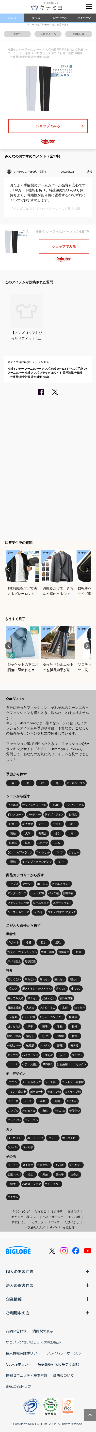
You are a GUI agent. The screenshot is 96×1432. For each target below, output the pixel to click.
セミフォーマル (74, 804)
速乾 (58, 942)
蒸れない (45, 979)
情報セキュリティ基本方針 (26, 1375)
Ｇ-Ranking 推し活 (62, 1227)
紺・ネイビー (70, 1137)
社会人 (74, 1174)
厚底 (60, 1045)
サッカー (73, 852)
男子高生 (27, 1164)
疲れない (59, 979)
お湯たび (73, 1211)
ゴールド (27, 1147)
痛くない (33, 998)
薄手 (45, 1026)
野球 (13, 861)
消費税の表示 (42, 1330)
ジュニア (13, 1164)
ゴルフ (59, 852)
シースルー (51, 1082)
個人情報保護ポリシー (23, 1353)
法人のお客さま (19, 1285)
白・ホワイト (15, 1137)
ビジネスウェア (61, 883)
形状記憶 (30, 961)
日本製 (60, 1036)
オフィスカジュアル (34, 804)
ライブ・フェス (54, 814)
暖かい (74, 979)
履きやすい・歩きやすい (37, 988)
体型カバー (14, 1045)
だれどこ (40, 1211)
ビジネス (13, 804)
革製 (42, 1101)
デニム (13, 1082)
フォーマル (31, 1119)
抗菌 (78, 951)
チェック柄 (54, 1091)
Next (87, 569)
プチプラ (77, 1055)
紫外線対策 (66, 998)
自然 (45, 1110)
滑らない (30, 979)
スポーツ (42, 842)
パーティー (34, 814)
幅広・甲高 (14, 1036)
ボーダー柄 (37, 1091)
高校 (13, 833)
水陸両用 (63, 951)
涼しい (13, 988)
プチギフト (75, 1164)
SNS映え (47, 1064)
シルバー (13, 1147)
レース (28, 1101)
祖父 (30, 1174)
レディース (60, 17)
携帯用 (73, 1017)
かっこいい (14, 1119)
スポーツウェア (62, 902)
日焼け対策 (14, 1007)
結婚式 (13, 842)
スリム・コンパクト (51, 1017)
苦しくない (14, 979)
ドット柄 (13, 1101)
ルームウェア (41, 902)
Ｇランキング (21, 1211)
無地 (57, 1101)
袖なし (30, 1036)
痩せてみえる (15, 998)
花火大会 (27, 823)
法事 (28, 842)
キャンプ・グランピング (37, 861)
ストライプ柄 (72, 1091)
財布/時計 (69, 893)
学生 (13, 1183)
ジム (57, 842)
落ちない (61, 988)
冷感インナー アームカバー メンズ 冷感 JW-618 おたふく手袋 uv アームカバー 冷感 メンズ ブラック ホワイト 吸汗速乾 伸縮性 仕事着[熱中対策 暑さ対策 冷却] (47, 372)
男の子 (60, 1174)
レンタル (45, 1045)
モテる (74, 1045)
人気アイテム (48, 33)
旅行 (72, 823)
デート (42, 823)
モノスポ (74, 1217)
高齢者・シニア (31, 1183)
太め (65, 1007)
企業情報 (14, 1299)
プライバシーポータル (63, 1353)
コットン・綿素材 (73, 1082)
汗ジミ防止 (14, 961)
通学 (57, 833)
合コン (57, 823)
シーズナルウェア (18, 912)
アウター (27, 883)
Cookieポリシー (19, 1364)
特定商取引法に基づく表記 (58, 1364)
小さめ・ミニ (47, 1007)
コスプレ (13, 1197)
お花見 (73, 814)
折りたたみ (14, 1026)
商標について (63, 1375)
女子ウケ (13, 1055)
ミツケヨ (54, 1222)
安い (62, 1055)
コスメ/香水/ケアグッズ (62, 912)
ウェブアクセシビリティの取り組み (33, 1342)
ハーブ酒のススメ (33, 1227)
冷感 (28, 942)
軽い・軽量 (29, 1017)
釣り (61, 861)
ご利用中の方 (18, 1313)
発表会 (42, 833)
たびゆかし (71, 1222)
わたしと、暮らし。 (25, 1217)
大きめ (30, 1007)
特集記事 (78, 33)
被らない (76, 988)
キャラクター (53, 1183)
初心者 (60, 1164)
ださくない (49, 998)
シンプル (13, 1110)
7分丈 (45, 1036)
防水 (43, 942)
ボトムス (42, 883)
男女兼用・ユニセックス (72, 1064)
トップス (13, 883)
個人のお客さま (19, 1271)
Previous (8, 569)
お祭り (13, 823)
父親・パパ (14, 1174)
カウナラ (37, 1222)
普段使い (74, 1110)
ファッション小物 (18, 902)
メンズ (12, 17)
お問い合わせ (16, 1330)
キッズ (36, 17)
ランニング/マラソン (19, 852)
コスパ (13, 1064)
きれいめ (59, 1110)
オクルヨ (57, 1211)
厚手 (30, 1026)
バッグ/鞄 (54, 893)
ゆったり (79, 1007)
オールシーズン (75, 783)
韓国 (74, 1036)
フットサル (43, 852)
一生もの (47, 1055)
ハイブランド (30, 1055)
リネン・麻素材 (16, 1091)
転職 (56, 804)
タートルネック (31, 1082)
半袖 (60, 1026)
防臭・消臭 (47, 951)
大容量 (13, 1017)
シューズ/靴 (37, 893)
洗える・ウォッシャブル (22, 951)
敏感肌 (30, 1045)
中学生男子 (43, 1164)
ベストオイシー (53, 1217)
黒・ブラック (35, 1137)
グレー (53, 1137)
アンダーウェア (16, 893)
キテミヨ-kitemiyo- (20, 362)
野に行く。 (19, 1222)
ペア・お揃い (30, 1064)
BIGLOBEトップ (18, 1386)
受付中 (17, 33)
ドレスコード (15, 814)
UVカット (13, 942)
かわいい (72, 1101)
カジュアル (29, 1110)
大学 (28, 833)
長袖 (74, 1026)
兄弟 (45, 1174)
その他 (38, 912)
